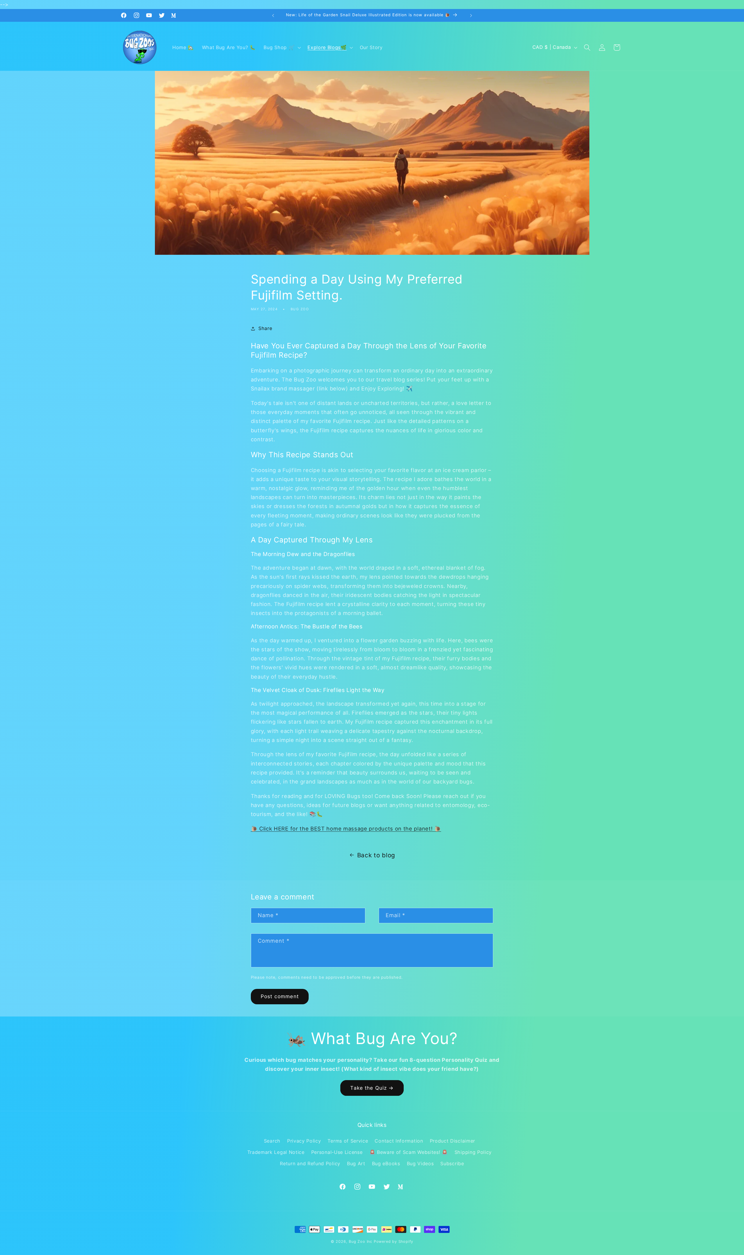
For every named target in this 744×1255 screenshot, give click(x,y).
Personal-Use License (337, 1152)
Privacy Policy (304, 1141)
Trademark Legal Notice (276, 1152)
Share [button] (265, 328)
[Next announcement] (470, 15)
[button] (282, 47)
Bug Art (356, 1163)
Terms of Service (348, 1141)
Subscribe (452, 1163)
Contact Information (399, 1141)
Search (272, 1141)
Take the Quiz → (372, 1088)
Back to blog (376, 855)
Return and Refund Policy (310, 1163)
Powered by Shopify (394, 1241)
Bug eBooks (386, 1163)
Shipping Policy (473, 1152)
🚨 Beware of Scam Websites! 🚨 (408, 1152)
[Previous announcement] (273, 15)
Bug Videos (420, 1163)
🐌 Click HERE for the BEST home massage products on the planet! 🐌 (346, 828)
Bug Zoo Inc (360, 1241)
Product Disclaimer (452, 1141)
